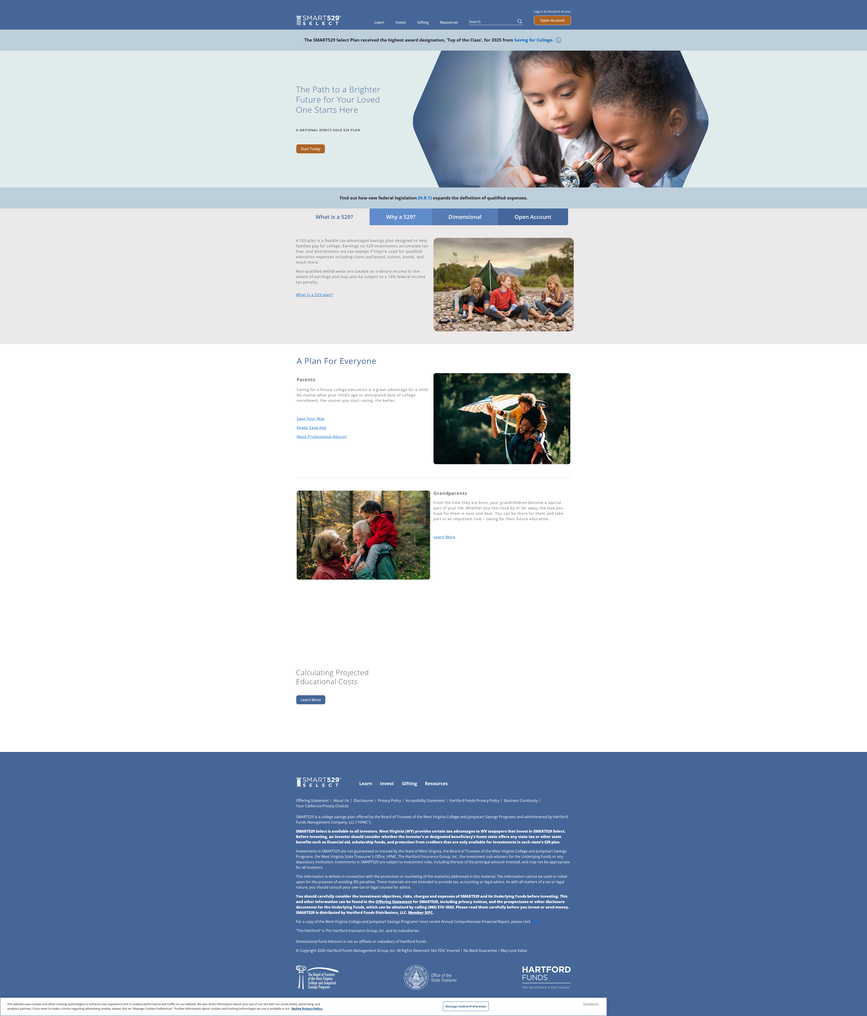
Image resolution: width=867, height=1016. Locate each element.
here (535, 921)
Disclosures (363, 800)
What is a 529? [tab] (334, 216)
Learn (379, 22)
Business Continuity (521, 800)
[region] (303, 1006)
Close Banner (591, 1003)
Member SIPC (420, 912)
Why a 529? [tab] (400, 216)
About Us (341, 800)
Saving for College (533, 40)
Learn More (444, 536)
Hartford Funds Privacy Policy (474, 800)
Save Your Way (311, 418)
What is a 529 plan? (314, 294)
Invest (401, 22)
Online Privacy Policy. (307, 1008)
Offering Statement (312, 800)
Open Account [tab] (533, 216)
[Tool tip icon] (559, 39)
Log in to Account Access (552, 11)
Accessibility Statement (425, 800)
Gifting (423, 22)
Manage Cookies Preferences (465, 1006)
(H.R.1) (425, 198)
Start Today (310, 148)
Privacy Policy (389, 800)
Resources (449, 22)
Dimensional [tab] (465, 216)
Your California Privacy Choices (322, 805)
